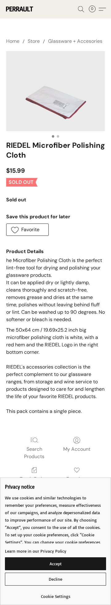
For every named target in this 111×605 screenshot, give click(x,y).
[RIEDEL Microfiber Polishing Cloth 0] (55, 91)
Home (12, 41)
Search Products (34, 453)
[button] (20, 9)
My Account (76, 449)
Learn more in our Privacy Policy (35, 551)
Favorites (76, 479)
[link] (55, 594)
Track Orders (34, 479)
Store (34, 41)
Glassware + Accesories (75, 41)
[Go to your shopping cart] (94, 9)
